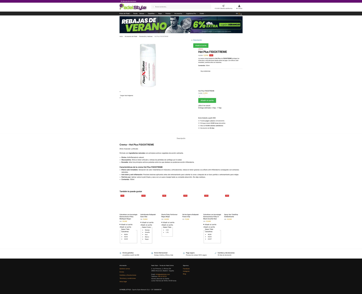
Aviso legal (123, 281)
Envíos (122, 272)
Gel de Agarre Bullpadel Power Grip (190, 216)
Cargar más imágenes (126, 95)
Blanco (147, 237)
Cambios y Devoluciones (128, 275)
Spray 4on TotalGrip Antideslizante (231, 216)
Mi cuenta (239, 8)
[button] (239, 13)
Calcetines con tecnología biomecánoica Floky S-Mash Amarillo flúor (212, 217)
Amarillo (147, 232)
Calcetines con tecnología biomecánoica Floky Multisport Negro (128, 217)
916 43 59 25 (162, 276)
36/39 (126, 234)
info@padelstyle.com (163, 274)
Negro (147, 239)
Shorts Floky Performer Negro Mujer (169, 216)
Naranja (147, 230)
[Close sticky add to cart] (198, 74)
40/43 (210, 236)
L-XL (167, 232)
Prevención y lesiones (145, 36)
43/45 (126, 239)
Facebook (186, 269)
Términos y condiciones (128, 278)
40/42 (126, 236)
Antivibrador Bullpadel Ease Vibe (148, 216)
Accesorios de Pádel (131, 36)
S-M (167, 230)
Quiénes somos (125, 269)
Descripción (197, 40)
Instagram (186, 271)
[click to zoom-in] (158, 65)
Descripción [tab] (181, 138)
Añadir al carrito (200, 45)
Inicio (121, 36)
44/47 (210, 239)
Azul (146, 234)
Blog (184, 274)
